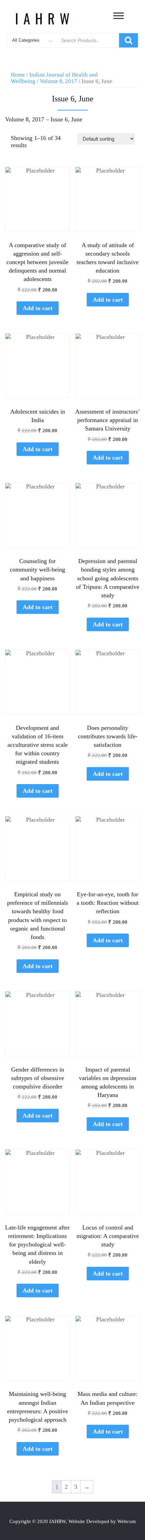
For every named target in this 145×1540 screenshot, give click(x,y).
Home (18, 75)
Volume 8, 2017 (58, 81)
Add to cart (38, 308)
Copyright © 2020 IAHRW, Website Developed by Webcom (72, 1521)
